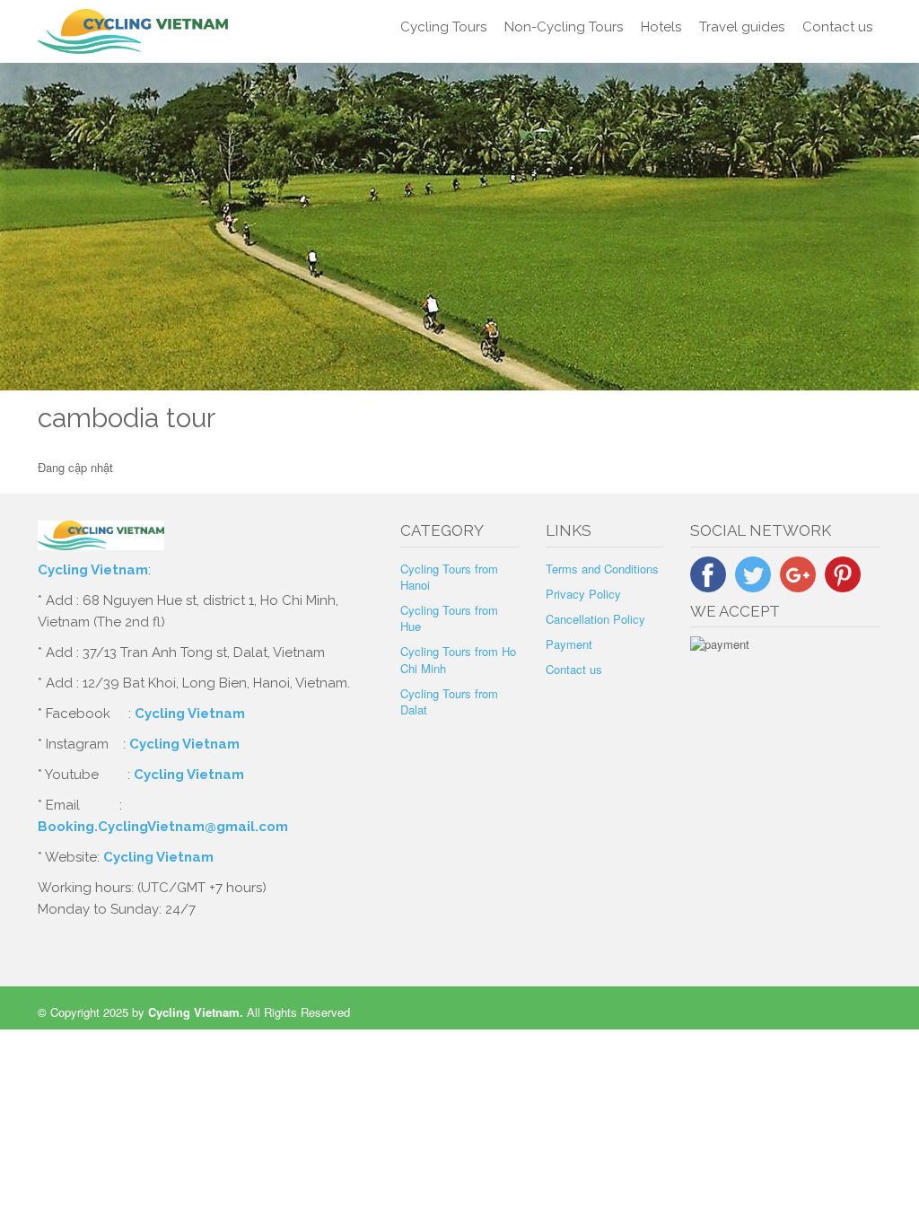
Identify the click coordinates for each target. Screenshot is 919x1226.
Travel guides (741, 27)
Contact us (837, 27)
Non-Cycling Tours (563, 27)
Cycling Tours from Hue (449, 618)
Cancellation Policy (595, 618)
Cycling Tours (443, 27)
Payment (569, 643)
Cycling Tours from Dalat (449, 701)
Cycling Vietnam (93, 570)
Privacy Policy (583, 593)
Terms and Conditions (602, 568)
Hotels (661, 27)
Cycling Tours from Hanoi (449, 576)
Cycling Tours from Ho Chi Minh (458, 659)
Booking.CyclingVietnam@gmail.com (163, 827)
